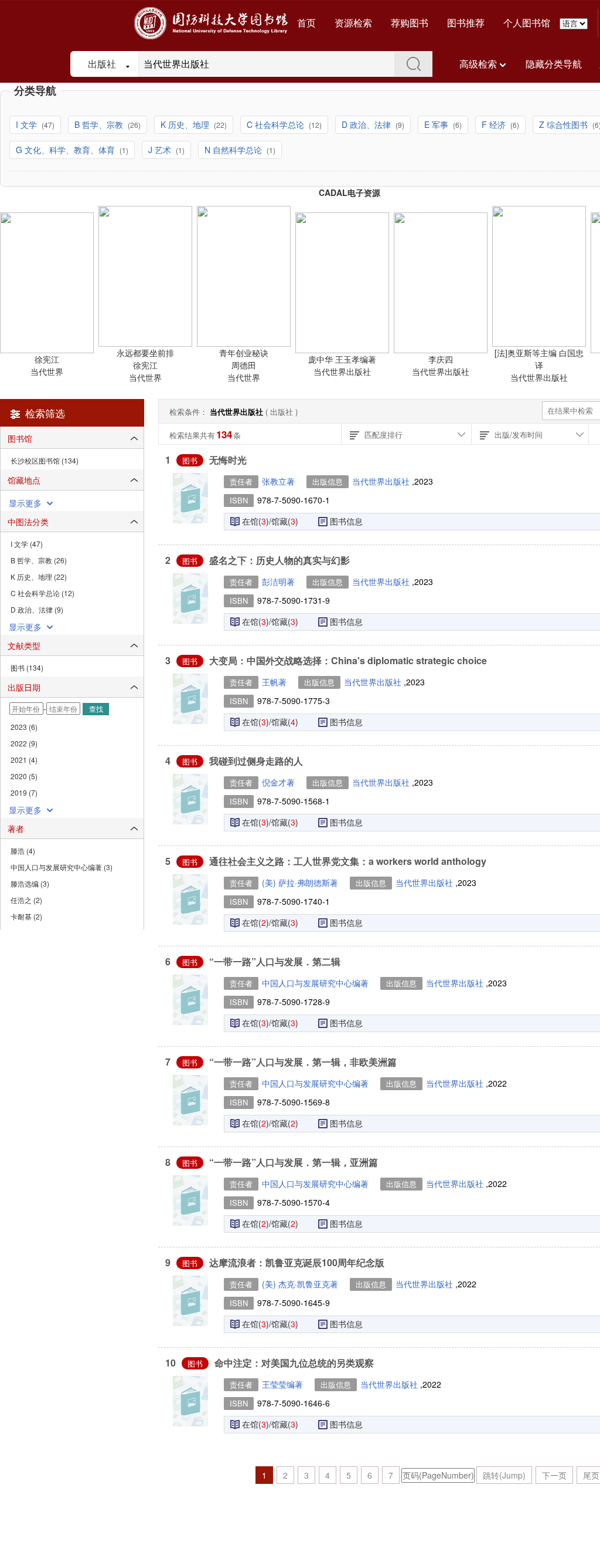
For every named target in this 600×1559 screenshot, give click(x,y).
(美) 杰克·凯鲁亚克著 (300, 1284)
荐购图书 (409, 22)
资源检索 (353, 22)
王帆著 (274, 682)
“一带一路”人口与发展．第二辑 (274, 961)
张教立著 (278, 481)
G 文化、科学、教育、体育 (66, 149)
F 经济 (495, 124)
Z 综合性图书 (564, 124)
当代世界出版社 (382, 481)
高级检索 (478, 63)
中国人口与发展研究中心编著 (315, 983)
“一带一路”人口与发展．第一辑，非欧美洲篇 (303, 1061)
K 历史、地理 (186, 124)
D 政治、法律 (367, 124)
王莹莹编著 (282, 1384)
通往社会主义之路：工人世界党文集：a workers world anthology (347, 861)
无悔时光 (228, 459)
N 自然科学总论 (234, 149)
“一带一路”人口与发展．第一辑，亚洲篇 (293, 1162)
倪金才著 (278, 782)
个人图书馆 (526, 22)
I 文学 (27, 124)
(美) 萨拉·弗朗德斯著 (300, 882)
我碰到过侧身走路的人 (256, 760)
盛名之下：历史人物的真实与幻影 (279, 560)
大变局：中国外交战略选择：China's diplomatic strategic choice (348, 660)
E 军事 (437, 124)
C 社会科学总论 (276, 124)
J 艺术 (160, 149)
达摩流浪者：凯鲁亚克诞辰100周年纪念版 (296, 1262)
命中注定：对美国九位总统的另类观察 (294, 1362)
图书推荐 (466, 22)
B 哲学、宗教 (99, 124)
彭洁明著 (278, 581)
